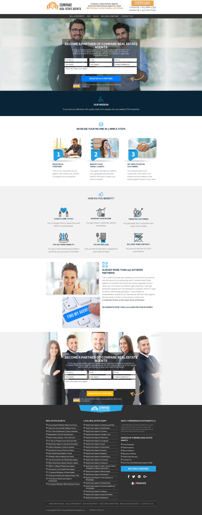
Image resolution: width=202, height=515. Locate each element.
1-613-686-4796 (148, 7)
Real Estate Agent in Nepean (96, 453)
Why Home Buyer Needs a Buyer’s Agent (63, 463)
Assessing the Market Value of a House (62, 425)
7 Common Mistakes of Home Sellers (61, 472)
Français (141, 483)
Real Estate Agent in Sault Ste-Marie (99, 494)
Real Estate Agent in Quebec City (98, 434)
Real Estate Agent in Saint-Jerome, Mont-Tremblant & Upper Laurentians (101, 467)
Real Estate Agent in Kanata (96, 450)
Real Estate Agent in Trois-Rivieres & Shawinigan (99, 479)
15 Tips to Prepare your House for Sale (62, 441)
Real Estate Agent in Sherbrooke (98, 428)
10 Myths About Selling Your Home (61, 457)
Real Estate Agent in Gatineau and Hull (100, 425)
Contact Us (127, 16)
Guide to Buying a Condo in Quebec (61, 447)
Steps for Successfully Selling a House (62, 428)
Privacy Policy (97, 510)
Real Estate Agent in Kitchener (97, 474)
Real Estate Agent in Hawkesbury (98, 457)
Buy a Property (128, 451)
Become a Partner (129, 454)
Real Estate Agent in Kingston (97, 463)
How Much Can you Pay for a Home (61, 450)
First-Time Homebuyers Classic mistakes (63, 431)
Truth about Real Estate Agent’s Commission (60, 480)
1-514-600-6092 (148, 10)
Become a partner (110, 16)
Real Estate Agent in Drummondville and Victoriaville (100, 487)
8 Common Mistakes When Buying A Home (63, 484)
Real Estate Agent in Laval (95, 444)
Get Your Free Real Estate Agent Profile (137, 463)
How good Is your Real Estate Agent (61, 469)
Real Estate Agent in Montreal (97, 438)
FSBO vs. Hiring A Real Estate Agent (61, 466)
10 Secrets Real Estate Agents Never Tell (63, 475)
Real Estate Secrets (130, 457)
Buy (89, 16)
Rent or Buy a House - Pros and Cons (61, 438)
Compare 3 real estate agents (143, 3)
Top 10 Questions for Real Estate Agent (63, 460)
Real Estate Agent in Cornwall (97, 460)
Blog (96, 16)
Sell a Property (77, 16)
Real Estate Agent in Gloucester (97, 447)
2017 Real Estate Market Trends (60, 453)
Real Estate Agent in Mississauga (98, 471)
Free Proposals (128, 444)
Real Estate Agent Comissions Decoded (63, 444)
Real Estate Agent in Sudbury (96, 491)
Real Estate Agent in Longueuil (97, 441)
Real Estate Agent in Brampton (97, 498)
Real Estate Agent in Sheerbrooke (98, 483)
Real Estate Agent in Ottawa (96, 431)
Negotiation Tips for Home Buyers (60, 434)
